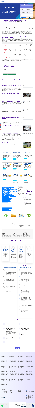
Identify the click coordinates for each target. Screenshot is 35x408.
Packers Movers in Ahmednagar (29, 371)
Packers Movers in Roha (20, 365)
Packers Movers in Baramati (29, 365)
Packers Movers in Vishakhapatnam (20, 371)
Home (12, 1)
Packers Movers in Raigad (4, 371)
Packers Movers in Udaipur (4, 356)
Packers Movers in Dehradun (21, 380)
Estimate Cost (24, 406)
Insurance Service (20, 395)
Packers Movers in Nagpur (21, 362)
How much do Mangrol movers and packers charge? (10, 342)
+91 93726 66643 (20, 21)
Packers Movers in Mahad (12, 356)
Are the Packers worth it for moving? (10, 338)
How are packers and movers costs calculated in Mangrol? (26, 324)
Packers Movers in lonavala (29, 379)
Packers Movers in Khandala (4, 373)
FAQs (10, 391)
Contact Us (11, 393)
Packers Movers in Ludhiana (21, 366)
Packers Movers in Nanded (29, 361)
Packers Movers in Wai (20, 361)
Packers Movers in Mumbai (4, 375)
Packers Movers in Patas (12, 371)
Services (15, 1)
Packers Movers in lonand (29, 378)
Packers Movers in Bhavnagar (29, 380)
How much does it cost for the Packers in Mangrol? (10, 324)
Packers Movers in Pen (20, 378)
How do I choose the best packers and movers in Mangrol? (25, 329)
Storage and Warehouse (21, 396)
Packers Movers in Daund (12, 379)
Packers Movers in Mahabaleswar (13, 373)
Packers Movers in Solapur (4, 365)
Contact (25, 1)
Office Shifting (19, 391)
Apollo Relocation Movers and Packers (20, 27)
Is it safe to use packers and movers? (25, 334)
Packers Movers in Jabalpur (29, 373)
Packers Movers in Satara (29, 362)
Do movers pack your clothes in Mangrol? (26, 338)
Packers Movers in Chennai (21, 360)
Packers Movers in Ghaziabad (4, 380)
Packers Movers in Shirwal (4, 361)
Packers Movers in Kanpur (29, 360)
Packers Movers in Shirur (29, 356)
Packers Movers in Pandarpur (29, 366)
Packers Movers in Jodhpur (12, 360)
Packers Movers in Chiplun (21, 374)
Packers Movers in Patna (4, 374)
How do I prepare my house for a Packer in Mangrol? (10, 329)
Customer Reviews (12, 395)
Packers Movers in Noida (4, 378)
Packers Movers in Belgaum (12, 375)
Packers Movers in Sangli (20, 373)
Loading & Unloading (20, 394)
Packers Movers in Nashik (21, 375)
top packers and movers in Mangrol (10, 27)
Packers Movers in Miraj (28, 375)
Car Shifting (19, 392)
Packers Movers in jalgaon (12, 367)
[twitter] (31, 405)
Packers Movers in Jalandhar (4, 360)
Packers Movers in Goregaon (12, 366)
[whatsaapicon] (2, 406)
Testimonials (11, 390)
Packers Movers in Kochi (4, 362)
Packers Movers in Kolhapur (4, 367)
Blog (22, 1)
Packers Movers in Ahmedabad (29, 374)
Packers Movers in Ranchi (12, 380)
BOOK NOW (3, 397)
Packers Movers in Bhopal (12, 378)
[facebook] (29, 405)
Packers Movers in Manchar (12, 374)
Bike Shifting (19, 393)
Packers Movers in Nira (4, 379)
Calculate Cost (9, 74)
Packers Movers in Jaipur (29, 367)
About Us (19, 1)
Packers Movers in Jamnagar (12, 361)
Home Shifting (19, 390)
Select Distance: (5, 71)
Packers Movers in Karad (12, 365)
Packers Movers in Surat (20, 379)
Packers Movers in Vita (4, 384)
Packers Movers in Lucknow (12, 362)
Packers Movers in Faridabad (21, 356)
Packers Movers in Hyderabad (4, 366)
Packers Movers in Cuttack (21, 367)
